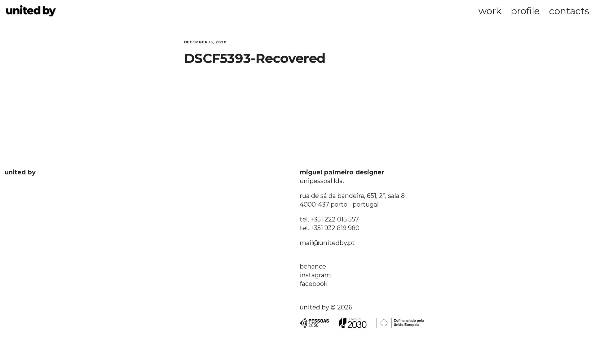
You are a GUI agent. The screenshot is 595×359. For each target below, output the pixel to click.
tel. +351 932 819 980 (329, 228)
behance (313, 266)
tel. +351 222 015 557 (329, 219)
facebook (314, 283)
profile (525, 11)
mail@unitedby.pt (327, 243)
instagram (315, 275)
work (489, 11)
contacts (569, 11)
